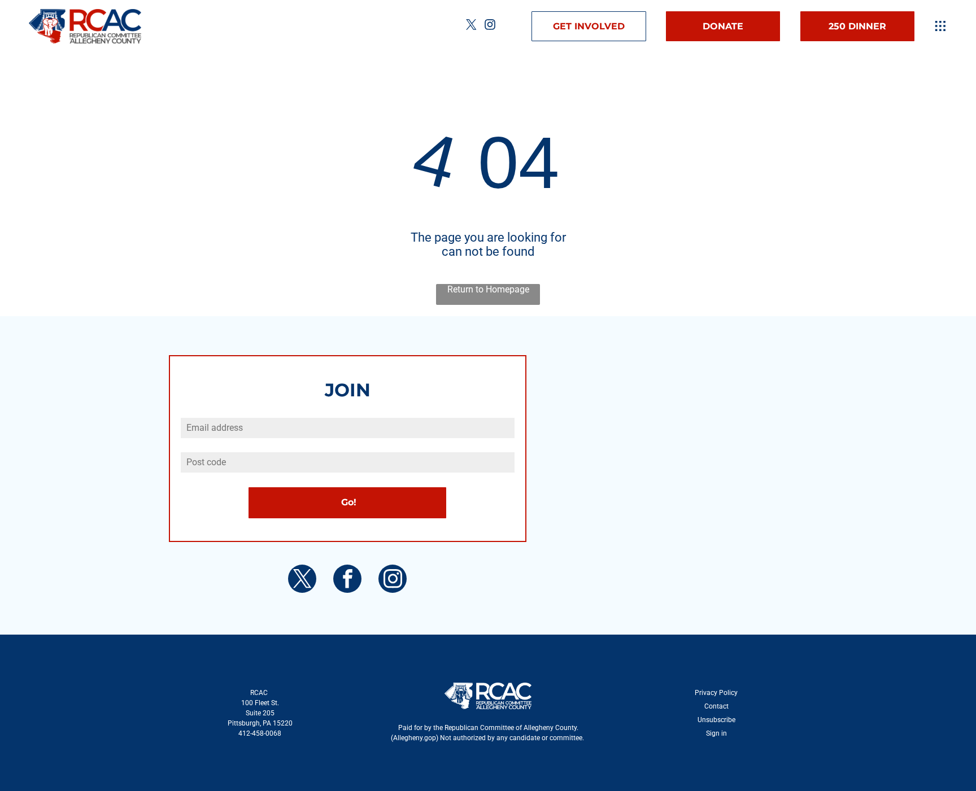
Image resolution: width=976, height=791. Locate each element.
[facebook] (347, 580)
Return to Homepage (488, 289)
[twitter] (472, 26)
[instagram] (490, 26)
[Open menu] (940, 26)
